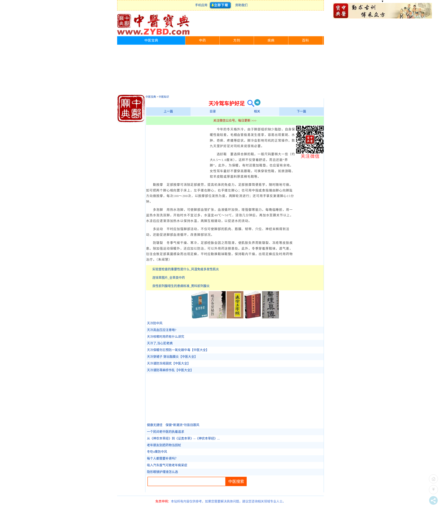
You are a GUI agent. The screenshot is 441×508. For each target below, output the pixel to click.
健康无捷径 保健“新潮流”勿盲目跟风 (173, 425)
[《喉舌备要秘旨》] (217, 317)
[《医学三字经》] (235, 317)
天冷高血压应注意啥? (161, 330)
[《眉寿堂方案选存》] (252, 317)
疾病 (271, 40)
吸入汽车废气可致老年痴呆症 (167, 465)
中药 (202, 40)
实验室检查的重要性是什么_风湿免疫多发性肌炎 (185, 269)
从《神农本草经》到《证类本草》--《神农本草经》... (183, 438)
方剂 (236, 40)
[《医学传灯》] (199, 317)
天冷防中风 (154, 323)
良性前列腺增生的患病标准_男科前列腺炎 (181, 286)
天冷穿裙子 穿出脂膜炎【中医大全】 (172, 356)
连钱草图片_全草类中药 (168, 277)
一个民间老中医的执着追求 (165, 431)
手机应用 (202, 5)
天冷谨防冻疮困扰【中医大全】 (168, 363)
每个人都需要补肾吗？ (162, 458)
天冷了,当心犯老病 (160, 343)
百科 (305, 40)
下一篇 (301, 111)
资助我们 (241, 5)
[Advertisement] (220, 70)
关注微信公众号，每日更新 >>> (235, 120)
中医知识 (164, 96)
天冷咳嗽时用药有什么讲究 (165, 336)
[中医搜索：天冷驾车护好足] (249, 103)
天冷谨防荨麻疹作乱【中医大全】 (170, 370)
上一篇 (168, 111)
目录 (213, 111)
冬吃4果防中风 (157, 451)
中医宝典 (151, 40)
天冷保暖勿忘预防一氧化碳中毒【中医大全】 (178, 350)
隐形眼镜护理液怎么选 (162, 472)
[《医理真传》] (270, 317)
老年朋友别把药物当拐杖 (164, 445)
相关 (257, 111)
